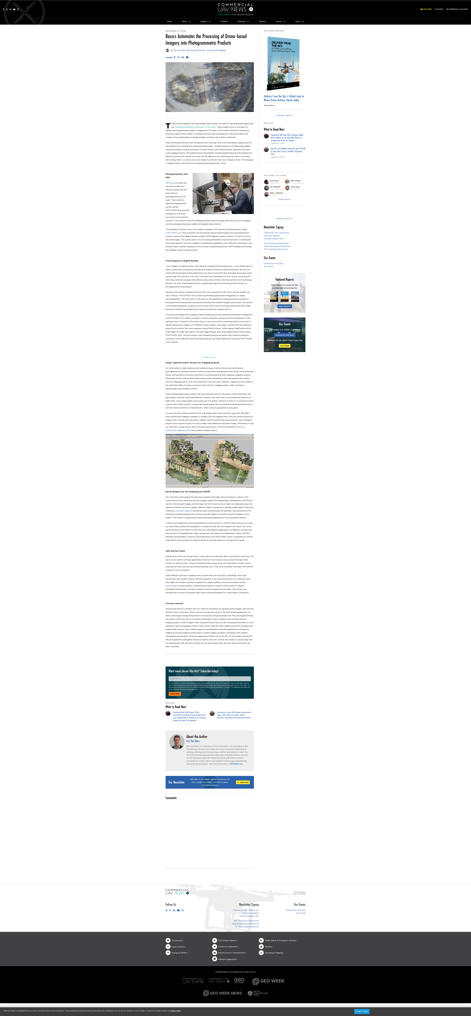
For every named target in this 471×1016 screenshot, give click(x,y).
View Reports (284, 306)
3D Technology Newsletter (276, 249)
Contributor (295, 189)
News (184, 21)
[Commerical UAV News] (177, 891)
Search (439, 9)
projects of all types (207, 127)
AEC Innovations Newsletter (276, 243)
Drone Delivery (178, 946)
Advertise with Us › (209, 357)
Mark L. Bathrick (276, 193)
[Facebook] (3, 9)
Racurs (168, 183)
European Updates (272, 235)
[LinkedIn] (10, 9)
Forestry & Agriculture (228, 946)
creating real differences (185, 127)
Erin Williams (275, 187)
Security (268, 946)
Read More (269, 105)
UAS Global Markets (227, 940)
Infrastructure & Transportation (231, 952)
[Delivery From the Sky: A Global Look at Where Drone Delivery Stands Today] (284, 63)
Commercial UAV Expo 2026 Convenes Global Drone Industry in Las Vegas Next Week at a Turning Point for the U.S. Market (189, 716)
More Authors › (284, 199)
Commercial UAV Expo (458, 9)
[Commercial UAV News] (219, 981)
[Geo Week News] (222, 993)
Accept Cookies (362, 1011)
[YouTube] (14, 9)
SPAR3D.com (236, 764)
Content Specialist (277, 189)
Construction (177, 940)
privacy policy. (175, 1011)
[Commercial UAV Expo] (299, 893)
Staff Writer (274, 183)
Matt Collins (295, 180)
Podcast (224, 21)
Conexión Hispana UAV (274, 238)
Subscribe (174, 694)
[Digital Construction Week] (257, 993)
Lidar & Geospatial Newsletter (277, 246)
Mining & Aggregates (227, 959)
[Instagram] (18, 9)
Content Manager (297, 183)
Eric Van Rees (179, 50)
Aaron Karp (295, 187)
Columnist (274, 195)
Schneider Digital (183, 510)
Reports (262, 21)
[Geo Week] (268, 981)
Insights (203, 21)
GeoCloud (170, 585)
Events (279, 21)
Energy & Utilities (197, 50)
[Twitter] (7, 9)
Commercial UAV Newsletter (276, 232)
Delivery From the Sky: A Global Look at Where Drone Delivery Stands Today (284, 98)
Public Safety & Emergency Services (280, 940)
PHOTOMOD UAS (174, 233)
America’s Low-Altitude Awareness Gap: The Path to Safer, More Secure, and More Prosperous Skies (234, 715)
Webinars (241, 21)
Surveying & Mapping (216, 50)
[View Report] (274, 296)
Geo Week (268, 266)
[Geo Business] (239, 981)
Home (169, 21)
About (298, 21)
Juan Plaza (274, 180)
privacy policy (202, 689)
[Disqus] (210, 832)
